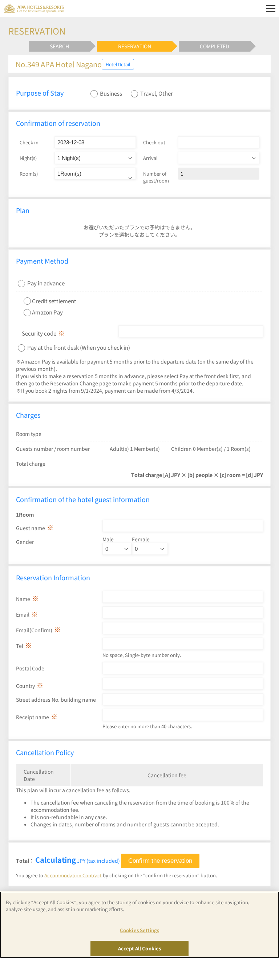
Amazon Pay (47, 312)
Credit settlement (54, 300)
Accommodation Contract (73, 875)
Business (111, 93)
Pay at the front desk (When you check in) (78, 347)
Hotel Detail (118, 64)
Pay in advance (46, 283)
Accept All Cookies (139, 948)
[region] (139, 924)
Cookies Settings (139, 930)
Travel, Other (156, 93)
